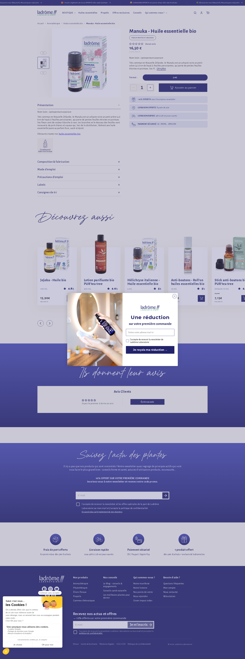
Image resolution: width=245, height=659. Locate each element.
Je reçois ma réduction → (150, 349)
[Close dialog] (174, 296)
